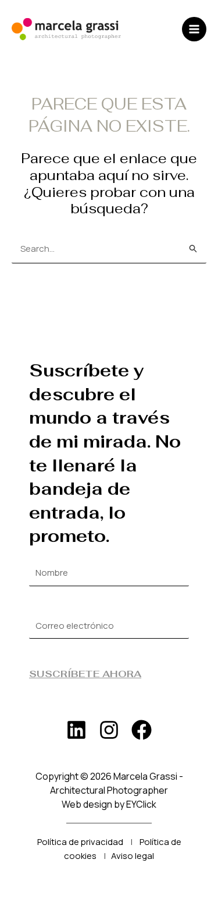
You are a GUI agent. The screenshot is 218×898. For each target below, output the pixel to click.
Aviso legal (132, 856)
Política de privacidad (80, 842)
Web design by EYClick (109, 804)
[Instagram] (109, 730)
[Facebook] (141, 730)
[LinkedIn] (76, 730)
